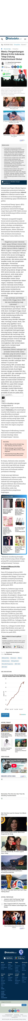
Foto (23, 980)
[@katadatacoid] (18, 1010)
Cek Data (10, 980)
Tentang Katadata (9, 1014)
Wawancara (17, 980)
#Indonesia (13, 658)
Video (23, 974)
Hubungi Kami (15, 1017)
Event (2, 996)
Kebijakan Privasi (17, 1016)
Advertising (16, 1014)
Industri (2, 965)
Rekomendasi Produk (7, 496)
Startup (16, 968)
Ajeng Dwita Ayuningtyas (14, 62)
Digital (16, 962)
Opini (16, 978)
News (23, 976)
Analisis (9, 978)
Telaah (16, 977)
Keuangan (10, 965)
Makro (9, 964)
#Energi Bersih (15, 661)
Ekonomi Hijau (7, 49)
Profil (23, 967)
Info (2, 987)
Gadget (16, 970)
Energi (2, 968)
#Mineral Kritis (5, 658)
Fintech (16, 967)
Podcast (24, 981)
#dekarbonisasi (5, 661)
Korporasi (10, 968)
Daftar (24, 1005)
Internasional (4, 967)
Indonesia (9, 410)
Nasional (3, 964)
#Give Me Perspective (7, 664)
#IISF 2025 (17, 664)
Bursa (9, 967)
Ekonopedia (24, 962)
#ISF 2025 (4, 667)
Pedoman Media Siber (7, 1016)
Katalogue (24, 978)
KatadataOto (4, 997)
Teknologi (17, 971)
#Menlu (20, 658)
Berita (2, 962)
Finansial (10, 962)
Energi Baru (17, 44)
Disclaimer (24, 1016)
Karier (21, 1014)
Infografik (10, 977)
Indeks (2, 988)
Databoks (3, 994)
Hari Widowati (8, 654)
